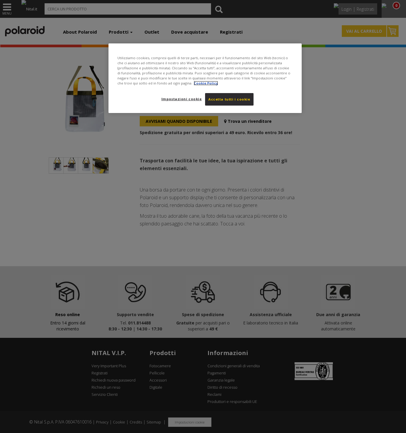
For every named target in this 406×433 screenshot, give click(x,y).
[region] (205, 78)
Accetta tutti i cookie (229, 99)
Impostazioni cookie (181, 99)
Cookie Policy (206, 83)
